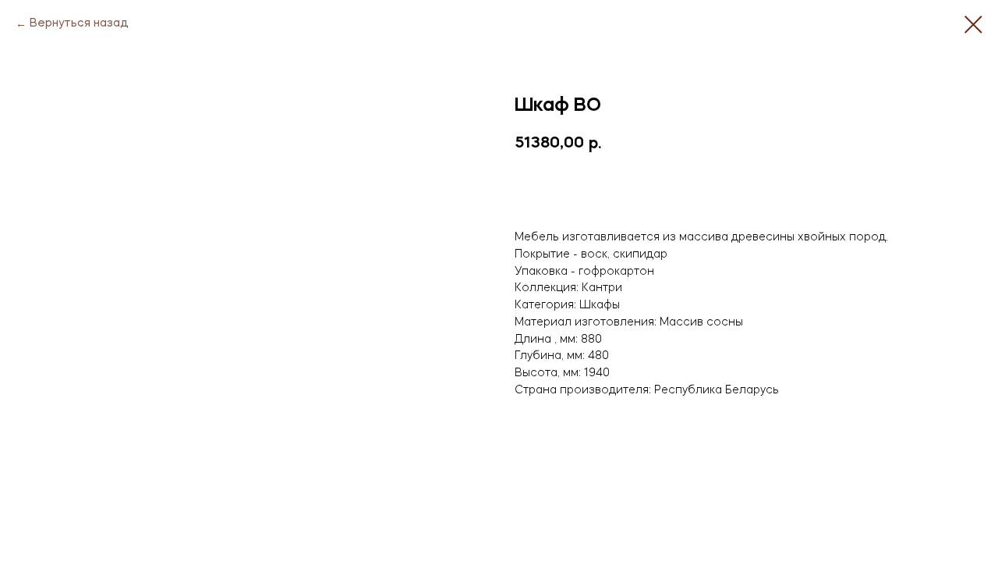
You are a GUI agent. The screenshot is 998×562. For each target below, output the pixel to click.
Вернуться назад (79, 23)
